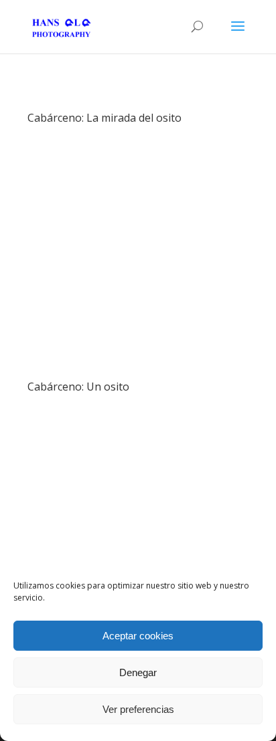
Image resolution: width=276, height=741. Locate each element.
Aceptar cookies (138, 635)
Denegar (138, 672)
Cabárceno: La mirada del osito (104, 117)
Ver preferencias (138, 709)
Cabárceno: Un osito (78, 386)
